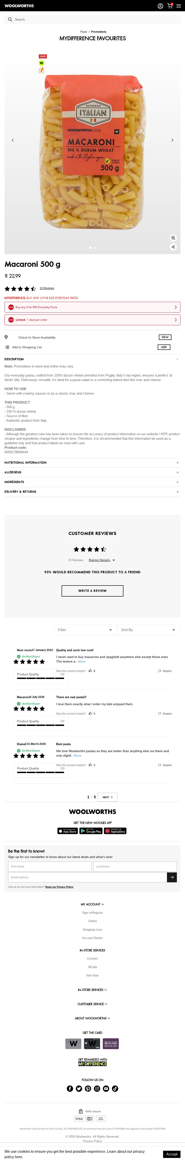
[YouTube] (106, 1088)
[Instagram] (97, 1088)
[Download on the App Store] (68, 830)
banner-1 (94, 247)
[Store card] (73, 1043)
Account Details (92, 938)
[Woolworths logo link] (19, 5)
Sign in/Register (92, 912)
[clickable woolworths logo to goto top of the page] (92, 811)
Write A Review (92, 591)
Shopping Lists (92, 929)
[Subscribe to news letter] (172, 877)
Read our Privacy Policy (59, 886)
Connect (92, 958)
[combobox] (96, 19)
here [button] (18, 1157)
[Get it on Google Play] (91, 830)
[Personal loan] (111, 1043)
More (82, 661)
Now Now (92, 975)
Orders (92, 921)
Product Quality (28, 674)
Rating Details (99, 560)
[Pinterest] (88, 1088)
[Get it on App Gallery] (116, 830)
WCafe (92, 967)
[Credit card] (92, 1043)
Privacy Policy (92, 1141)
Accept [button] (171, 1154)
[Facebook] (70, 1088)
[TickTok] (115, 1088)
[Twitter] (79, 1088)
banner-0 (90, 247)
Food (83, 31)
